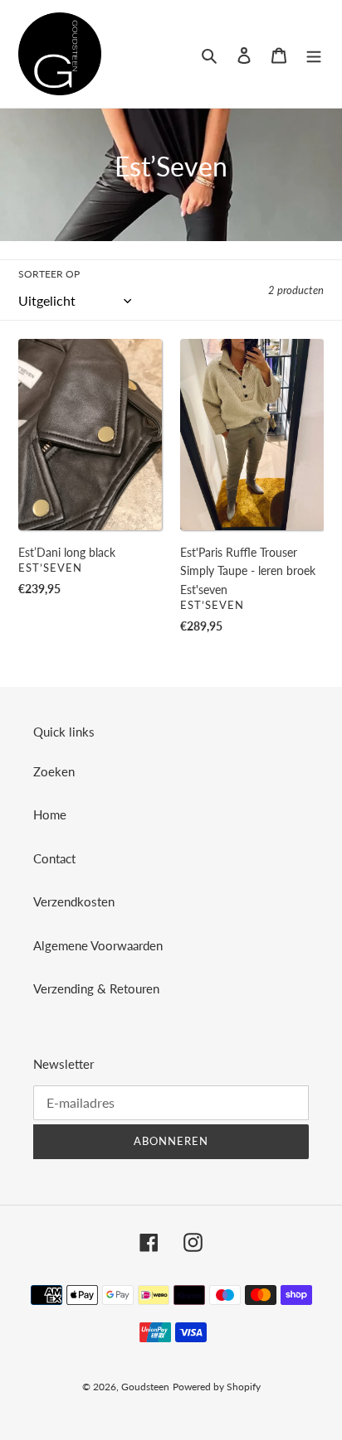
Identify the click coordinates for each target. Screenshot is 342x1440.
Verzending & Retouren (96, 988)
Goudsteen (145, 1386)
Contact (54, 858)
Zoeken (54, 771)
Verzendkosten (74, 901)
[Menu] (313, 53)
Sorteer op (49, 274)
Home (49, 814)
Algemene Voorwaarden (98, 945)
